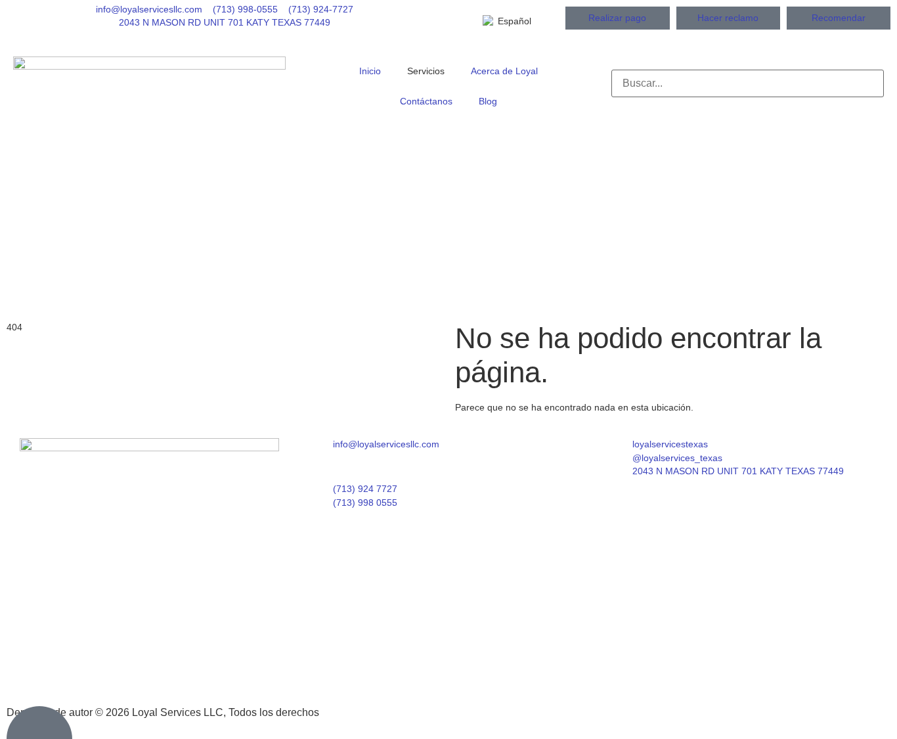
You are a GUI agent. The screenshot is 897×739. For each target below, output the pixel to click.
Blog (488, 101)
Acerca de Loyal (504, 71)
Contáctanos (426, 101)
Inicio (370, 71)
